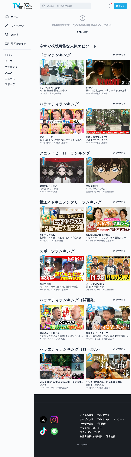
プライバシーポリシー (91, 427)
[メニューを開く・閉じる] (109, 6)
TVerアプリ (103, 415)
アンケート (119, 419)
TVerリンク (103, 419)
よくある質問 (86, 415)
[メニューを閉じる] (7, 6)
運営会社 (110, 436)
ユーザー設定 (86, 423)
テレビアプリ (86, 419)
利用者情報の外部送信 (91, 436)
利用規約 (101, 423)
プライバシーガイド (90, 432)
